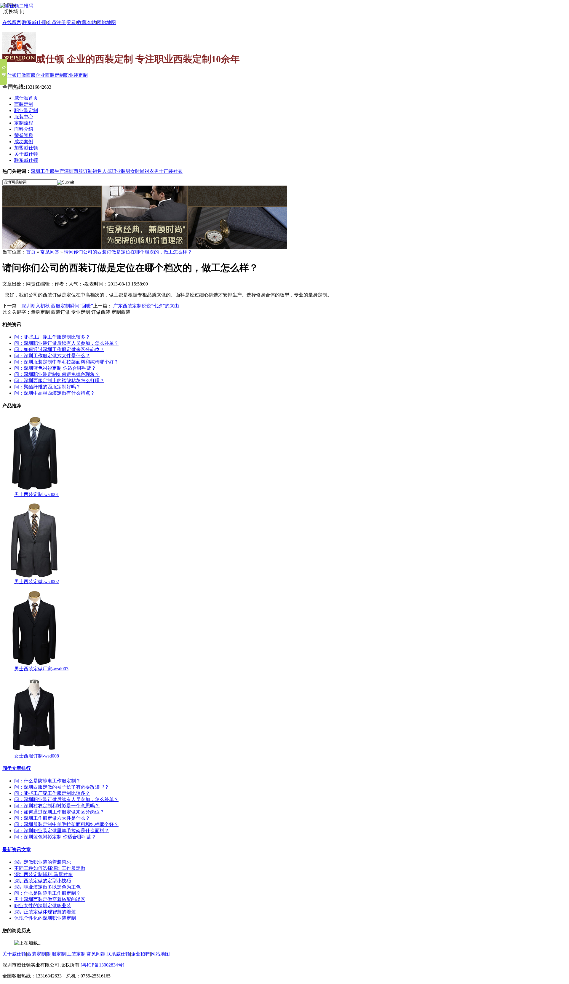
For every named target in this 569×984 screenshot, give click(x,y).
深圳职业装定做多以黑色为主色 (47, 886)
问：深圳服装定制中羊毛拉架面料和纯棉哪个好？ (66, 361)
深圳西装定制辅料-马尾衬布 (43, 874)
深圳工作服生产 (47, 171)
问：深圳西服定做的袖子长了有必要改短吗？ (61, 787)
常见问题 (96, 953)
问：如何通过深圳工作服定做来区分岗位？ (59, 349)
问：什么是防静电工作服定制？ (47, 780)
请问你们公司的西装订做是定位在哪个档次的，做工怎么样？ (128, 251)
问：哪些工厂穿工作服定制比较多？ (52, 336)
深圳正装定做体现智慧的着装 (45, 911)
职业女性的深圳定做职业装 (42, 905)
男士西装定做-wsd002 (36, 581)
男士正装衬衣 (168, 171)
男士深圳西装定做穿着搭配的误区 (49, 899)
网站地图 (106, 22)
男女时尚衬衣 (140, 171)
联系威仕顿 (118, 953)
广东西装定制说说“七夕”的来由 (145, 305)
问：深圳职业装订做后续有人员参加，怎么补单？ (66, 343)
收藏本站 (86, 22)
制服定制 (56, 953)
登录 (71, 22)
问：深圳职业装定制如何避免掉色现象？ (57, 374)
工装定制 (76, 953)
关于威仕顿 (14, 953)
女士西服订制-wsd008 (36, 755)
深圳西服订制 (78, 171)
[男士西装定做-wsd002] (34, 577)
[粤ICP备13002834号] (102, 964)
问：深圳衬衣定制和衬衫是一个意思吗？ (57, 805)
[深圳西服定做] (144, 247)
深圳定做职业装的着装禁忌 (42, 862)
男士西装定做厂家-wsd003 (41, 668)
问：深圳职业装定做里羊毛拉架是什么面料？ (61, 830)
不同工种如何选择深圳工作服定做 (49, 868)
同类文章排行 (16, 768)
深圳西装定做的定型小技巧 (42, 880)
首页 (31, 251)
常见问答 (49, 251)
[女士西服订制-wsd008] (34, 751)
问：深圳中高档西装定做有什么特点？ (54, 392)
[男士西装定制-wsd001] (34, 489)
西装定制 (36, 953)
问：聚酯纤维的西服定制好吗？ (47, 386)
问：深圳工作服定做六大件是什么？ (52, 355)
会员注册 (56, 22)
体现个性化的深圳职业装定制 (45, 918)
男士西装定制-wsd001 (36, 494)
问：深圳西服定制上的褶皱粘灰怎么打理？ (59, 380)
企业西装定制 (50, 75)
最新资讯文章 (16, 849)
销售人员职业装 (109, 171)
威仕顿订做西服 (19, 75)
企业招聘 (140, 953)
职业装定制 (76, 75)
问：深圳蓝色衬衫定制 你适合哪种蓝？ (55, 368)
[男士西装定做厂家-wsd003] (34, 664)
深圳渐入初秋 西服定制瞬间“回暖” (57, 305)
